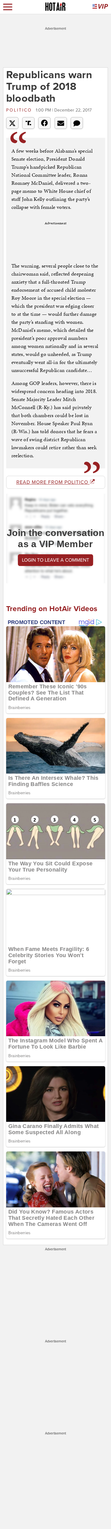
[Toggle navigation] (7, 7)
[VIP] (100, 7)
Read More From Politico (53, 482)
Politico (20, 110)
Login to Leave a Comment (55, 560)
